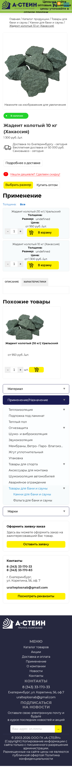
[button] (34, 71)
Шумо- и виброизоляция (28, 434)
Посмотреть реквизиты (36, 596)
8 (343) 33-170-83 (19, 570)
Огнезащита (18, 428)
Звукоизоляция (21, 440)
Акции (36, 652)
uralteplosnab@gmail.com (27, 587)
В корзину (45, 232)
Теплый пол (18, 422)
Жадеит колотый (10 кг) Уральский (31, 343)
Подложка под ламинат (26, 416)
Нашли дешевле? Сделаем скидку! (35, 174)
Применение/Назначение (28, 400)
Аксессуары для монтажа (28, 470)
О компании (36, 666)
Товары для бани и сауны (28, 488)
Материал (15, 389)
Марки (13, 511)
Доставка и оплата (36, 656)
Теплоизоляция (21, 410)
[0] (54, 4)
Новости (36, 671)
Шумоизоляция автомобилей (32, 476)
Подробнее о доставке (23, 163)
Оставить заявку (36, 544)
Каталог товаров (36, 647)
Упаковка (16, 458)
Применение (36, 661)
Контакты (36, 676)
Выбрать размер (18, 185)
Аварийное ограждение (27, 482)
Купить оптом (47, 185)
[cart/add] (36, 369)
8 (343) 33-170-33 (19, 566)
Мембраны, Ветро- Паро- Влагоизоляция (36, 446)
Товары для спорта (23, 464)
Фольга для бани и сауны (32, 500)
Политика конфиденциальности (39, 756)
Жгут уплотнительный (26, 452)
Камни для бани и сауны (32, 494)
